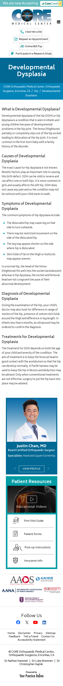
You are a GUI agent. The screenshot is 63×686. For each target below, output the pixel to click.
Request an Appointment (33, 39)
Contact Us (47, 637)
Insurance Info (33, 560)
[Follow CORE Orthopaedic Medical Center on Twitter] (27, 623)
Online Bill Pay (33, 46)
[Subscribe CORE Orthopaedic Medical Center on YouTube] (36, 623)
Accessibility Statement (32, 640)
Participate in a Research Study (34, 54)
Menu (58, 21)
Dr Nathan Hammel (16, 661)
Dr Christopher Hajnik (39, 663)
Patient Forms (33, 534)
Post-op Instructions (38, 547)
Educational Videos (31, 506)
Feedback (14, 637)
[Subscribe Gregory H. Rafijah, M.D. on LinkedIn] (44, 623)
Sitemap (51, 633)
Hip (36, 91)
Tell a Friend (31, 637)
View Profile (31, 469)
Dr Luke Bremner (42, 661)
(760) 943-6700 (33, 32)
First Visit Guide (34, 521)
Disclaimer (24, 633)
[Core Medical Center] (31, 16)
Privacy (38, 633)
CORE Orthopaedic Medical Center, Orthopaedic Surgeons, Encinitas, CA (32, 654)
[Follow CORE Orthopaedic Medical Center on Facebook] (19, 623)
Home (11, 633)
